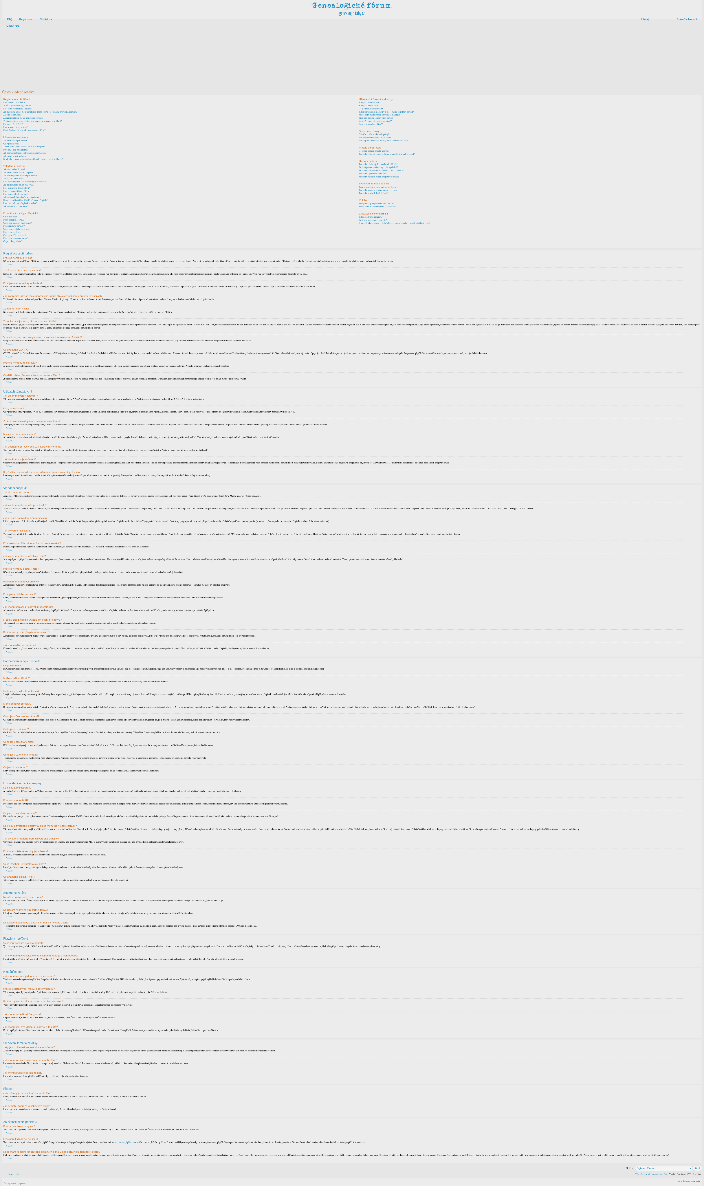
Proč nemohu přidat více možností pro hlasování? (24, 181)
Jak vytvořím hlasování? (13, 178)
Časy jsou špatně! (11, 143)
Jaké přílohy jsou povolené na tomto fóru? (377, 203)
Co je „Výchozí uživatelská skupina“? (375, 121)
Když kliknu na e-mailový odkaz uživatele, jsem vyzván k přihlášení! (33, 159)
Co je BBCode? (10, 216)
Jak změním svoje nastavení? (15, 140)
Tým (637, 1174)
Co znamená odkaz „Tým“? (371, 124)
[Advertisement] (112, 58)
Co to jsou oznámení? (12, 232)
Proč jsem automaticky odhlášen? (17, 108)
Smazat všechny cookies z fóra (654, 1174)
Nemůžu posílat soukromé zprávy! (374, 134)
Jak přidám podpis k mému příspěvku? (20, 175)
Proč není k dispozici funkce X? (373, 220)
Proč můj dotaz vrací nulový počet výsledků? (378, 167)
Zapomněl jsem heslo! (12, 114)
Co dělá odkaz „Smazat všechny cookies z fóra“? (24, 130)
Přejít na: (630, 1168)
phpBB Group (93, 1129)
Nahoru (9, 264)
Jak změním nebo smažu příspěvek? (18, 172)
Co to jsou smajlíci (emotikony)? (17, 223)
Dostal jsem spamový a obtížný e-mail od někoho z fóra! (383, 140)
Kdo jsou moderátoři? (368, 105)
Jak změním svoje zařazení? (15, 156)
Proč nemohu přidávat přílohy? (16, 191)
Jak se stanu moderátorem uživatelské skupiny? (379, 114)
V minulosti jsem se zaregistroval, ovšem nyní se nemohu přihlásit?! (32, 121)
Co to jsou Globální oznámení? (16, 229)
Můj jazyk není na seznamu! (15, 150)
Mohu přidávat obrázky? (14, 226)
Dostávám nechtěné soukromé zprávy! (375, 137)
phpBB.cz (22, 1183)
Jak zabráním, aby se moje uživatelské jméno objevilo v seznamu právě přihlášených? (40, 112)
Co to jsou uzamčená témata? (15, 238)
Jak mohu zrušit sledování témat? (373, 193)
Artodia (696, 1181)
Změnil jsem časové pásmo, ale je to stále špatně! (24, 146)
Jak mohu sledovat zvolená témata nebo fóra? (378, 190)
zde (197, 1129)
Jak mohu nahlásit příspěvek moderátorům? (22, 197)
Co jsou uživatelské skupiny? (371, 108)
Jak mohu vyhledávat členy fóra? (373, 173)
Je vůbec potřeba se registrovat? (17, 105)
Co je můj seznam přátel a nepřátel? (374, 151)
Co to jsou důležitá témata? (14, 235)
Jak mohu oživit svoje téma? (15, 206)
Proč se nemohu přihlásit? (14, 102)
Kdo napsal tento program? (370, 217)
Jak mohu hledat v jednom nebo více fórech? (378, 164)
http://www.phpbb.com (125, 1142)
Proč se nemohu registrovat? (15, 127)
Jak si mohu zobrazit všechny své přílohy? (377, 206)
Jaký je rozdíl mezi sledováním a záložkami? (378, 187)
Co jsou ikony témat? (12, 241)
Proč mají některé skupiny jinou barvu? (376, 118)
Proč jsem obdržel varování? (15, 194)
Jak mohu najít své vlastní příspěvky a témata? (379, 176)
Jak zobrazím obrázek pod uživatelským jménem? (24, 153)
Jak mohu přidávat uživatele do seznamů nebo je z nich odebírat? (387, 154)
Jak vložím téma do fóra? (14, 169)
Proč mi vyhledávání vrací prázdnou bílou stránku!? (381, 170)
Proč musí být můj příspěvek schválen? (20, 203)
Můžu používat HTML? (13, 220)
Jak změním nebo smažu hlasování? (18, 185)
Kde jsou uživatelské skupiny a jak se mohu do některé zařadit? (386, 112)
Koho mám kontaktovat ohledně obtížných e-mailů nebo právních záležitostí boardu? (395, 223)
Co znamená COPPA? (13, 124)
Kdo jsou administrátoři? (369, 102)
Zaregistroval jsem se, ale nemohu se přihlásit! (23, 118)
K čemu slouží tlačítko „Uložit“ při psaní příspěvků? (25, 200)
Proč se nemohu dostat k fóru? (16, 188)
